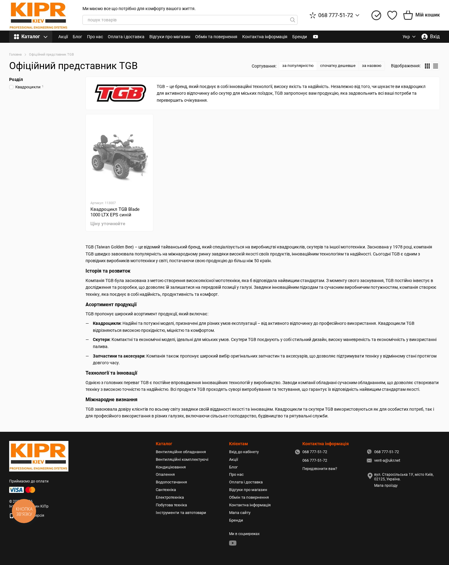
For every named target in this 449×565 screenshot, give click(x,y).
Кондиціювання (171, 467)
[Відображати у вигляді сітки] (427, 66)
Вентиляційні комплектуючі (182, 459)
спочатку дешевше (338, 65)
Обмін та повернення (216, 36)
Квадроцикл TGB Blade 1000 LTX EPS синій (115, 212)
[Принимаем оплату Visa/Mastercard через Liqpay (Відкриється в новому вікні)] (22, 489)
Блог (77, 36)
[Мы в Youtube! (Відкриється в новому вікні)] (315, 36)
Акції (63, 36)
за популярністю (298, 65)
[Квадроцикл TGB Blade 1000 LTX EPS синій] (119, 157)
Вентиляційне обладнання (181, 451)
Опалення (165, 474)
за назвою (371, 65)
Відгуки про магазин (169, 36)
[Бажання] (392, 15)
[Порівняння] (376, 15)
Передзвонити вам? (319, 469)
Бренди (299, 36)
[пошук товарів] (293, 20)
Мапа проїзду (386, 485)
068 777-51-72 (335, 15)
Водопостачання (171, 482)
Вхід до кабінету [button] (244, 451)
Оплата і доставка (126, 36)
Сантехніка (166, 489)
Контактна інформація (264, 36)
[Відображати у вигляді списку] (436, 66)
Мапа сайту (239, 512)
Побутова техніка (171, 505)
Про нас (95, 36)
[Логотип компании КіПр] (38, 456)
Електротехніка (170, 497)
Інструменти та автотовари (181, 512)
